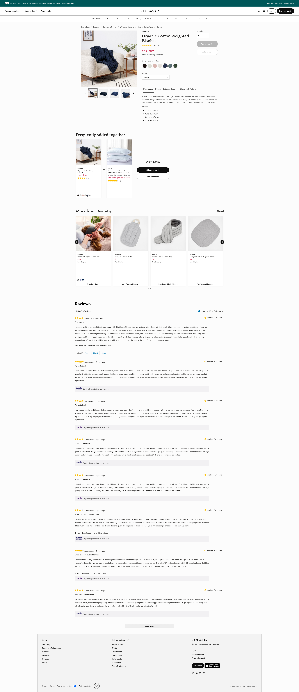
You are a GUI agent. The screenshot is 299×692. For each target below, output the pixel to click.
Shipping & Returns (188, 89)
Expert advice (30, 11)
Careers (45, 659)
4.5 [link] (155, 45)
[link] (147, 45)
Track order (117, 652)
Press (44, 662)
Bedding (96, 27)
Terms (58, 3)
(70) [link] (158, 45)
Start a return (117, 655)
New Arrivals (96, 19)
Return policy (117, 659)
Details (158, 89)
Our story (46, 644)
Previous (85, 93)
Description (148, 89)
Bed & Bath (149, 19)
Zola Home (278, 3)
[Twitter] (200, 674)
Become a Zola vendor (51, 648)
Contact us (116, 662)
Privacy (44, 686)
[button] (144, 65)
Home (169, 19)
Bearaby (145, 31)
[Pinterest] (196, 674)
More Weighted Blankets (130, 284)
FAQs (114, 648)
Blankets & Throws (109, 27)
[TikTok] (208, 674)
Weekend (178, 19)
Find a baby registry (199, 658)
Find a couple (46, 11)
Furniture (160, 19)
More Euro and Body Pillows (167, 284)
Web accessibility (85, 686)
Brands (119, 19)
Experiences (190, 19)
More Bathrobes (92, 284)
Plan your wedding (11, 11)
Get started (198, 666)
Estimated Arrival (170, 89)
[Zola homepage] (149, 11)
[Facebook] (193, 674)
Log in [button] (271, 11)
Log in (194, 651)
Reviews (45, 652)
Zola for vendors (289, 3)
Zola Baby (270, 3)
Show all (220, 211)
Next (133, 93)
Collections (109, 19)
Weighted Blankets (127, 27)
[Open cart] (264, 11)
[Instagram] (204, 674)
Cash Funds (203, 19)
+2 (90, 195)
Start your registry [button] (285, 11)
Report (104, 353)
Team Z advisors (119, 666)
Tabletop (138, 19)
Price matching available (152, 55)
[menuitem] (215, 311)
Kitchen (128, 19)
